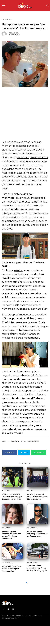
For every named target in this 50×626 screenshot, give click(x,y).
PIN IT (26, 246)
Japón (23, 441)
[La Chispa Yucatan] (25, 5)
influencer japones (31, 165)
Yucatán (30, 491)
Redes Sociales (33, 441)
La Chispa (15, 33)
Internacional (32, 562)
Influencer (15, 441)
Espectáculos (7, 19)
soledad (18, 270)
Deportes (5, 491)
